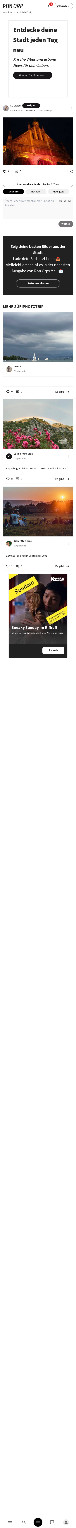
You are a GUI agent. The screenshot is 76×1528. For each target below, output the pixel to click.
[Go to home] (13, 6)
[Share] (71, 171)
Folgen (31, 105)
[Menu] (10, 1522)
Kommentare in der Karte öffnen (38, 184)
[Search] (24, 1522)
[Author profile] (6, 108)
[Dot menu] (71, 108)
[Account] (66, 1522)
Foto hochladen (38, 283)
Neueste (13, 192)
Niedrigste (58, 192)
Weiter (65, 224)
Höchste (36, 192)
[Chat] (52, 1522)
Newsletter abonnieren (32, 75)
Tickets (53, 650)
